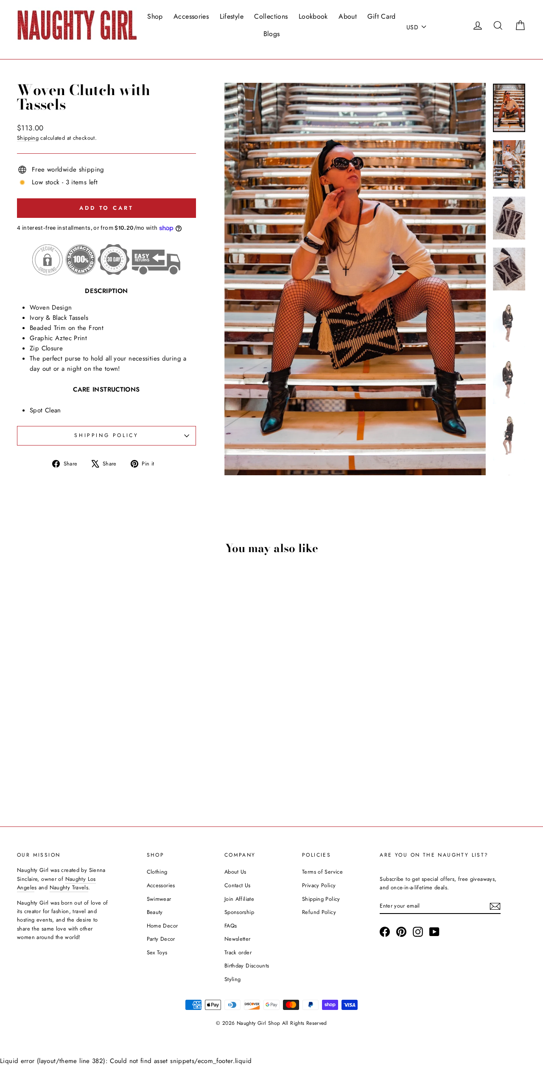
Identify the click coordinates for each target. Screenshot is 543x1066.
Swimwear (159, 899)
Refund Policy (319, 912)
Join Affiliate (239, 899)
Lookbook (313, 16)
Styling (232, 979)
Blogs (271, 34)
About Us (235, 872)
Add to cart (77, 746)
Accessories (191, 16)
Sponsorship (239, 912)
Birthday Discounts (246, 966)
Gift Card (381, 16)
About (348, 16)
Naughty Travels (69, 887)
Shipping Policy (321, 899)
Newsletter (237, 939)
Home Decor (162, 926)
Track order (238, 952)
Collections (271, 16)
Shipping (28, 138)
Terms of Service (322, 872)
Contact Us (237, 885)
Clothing (157, 872)
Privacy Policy (319, 885)
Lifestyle (232, 16)
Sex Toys (157, 952)
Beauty (155, 912)
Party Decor (161, 939)
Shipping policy (106, 435)
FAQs (230, 926)
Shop (155, 16)
